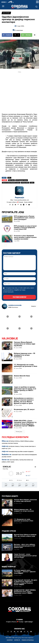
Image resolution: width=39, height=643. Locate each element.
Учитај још (19, 431)
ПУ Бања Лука (25, 182)
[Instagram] (12, 204)
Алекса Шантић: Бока (22, 376)
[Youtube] (29, 204)
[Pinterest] (18, 204)
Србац (32, 182)
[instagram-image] (7, 316)
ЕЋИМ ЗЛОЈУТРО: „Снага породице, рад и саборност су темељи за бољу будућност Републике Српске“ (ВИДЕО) (25, 423)
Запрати (33, 306)
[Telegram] (23, 204)
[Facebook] (10, 204)
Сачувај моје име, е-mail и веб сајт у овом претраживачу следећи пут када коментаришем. (18, 290)
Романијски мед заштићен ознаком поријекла (20, 451)
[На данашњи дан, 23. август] (7, 413)
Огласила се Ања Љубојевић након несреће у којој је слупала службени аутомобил (25, 237)
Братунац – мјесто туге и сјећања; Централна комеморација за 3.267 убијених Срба (24, 546)
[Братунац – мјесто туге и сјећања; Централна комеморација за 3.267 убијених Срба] (7, 547)
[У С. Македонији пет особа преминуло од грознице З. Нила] (7, 368)
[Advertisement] (19, 92)
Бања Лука (11, 180)
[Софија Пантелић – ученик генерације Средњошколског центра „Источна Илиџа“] (7, 557)
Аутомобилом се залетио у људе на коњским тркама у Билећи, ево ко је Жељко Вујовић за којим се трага (23, 400)
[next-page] (6, 245)
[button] (37, 2)
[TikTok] (24, 632)
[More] (35, 35)
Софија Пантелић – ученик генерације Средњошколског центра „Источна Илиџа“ (25, 555)
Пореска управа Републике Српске (11, 182)
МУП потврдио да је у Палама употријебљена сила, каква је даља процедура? (24, 217)
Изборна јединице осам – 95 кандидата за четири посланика (24, 355)
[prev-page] (3, 245)
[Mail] (15, 204)
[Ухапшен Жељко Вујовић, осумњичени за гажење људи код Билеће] (7, 345)
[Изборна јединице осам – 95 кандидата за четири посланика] (7, 357)
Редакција (19, 197)
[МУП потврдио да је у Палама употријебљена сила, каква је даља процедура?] (7, 219)
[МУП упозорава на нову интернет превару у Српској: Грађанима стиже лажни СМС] (7, 229)
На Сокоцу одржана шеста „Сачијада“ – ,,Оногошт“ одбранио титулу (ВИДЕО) (25, 571)
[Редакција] (19, 190)
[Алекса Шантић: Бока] (7, 379)
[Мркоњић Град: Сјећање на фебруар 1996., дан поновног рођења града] (7, 537)
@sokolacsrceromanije (14, 305)
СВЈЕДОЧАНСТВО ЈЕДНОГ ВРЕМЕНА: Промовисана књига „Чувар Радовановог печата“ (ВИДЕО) (25, 591)
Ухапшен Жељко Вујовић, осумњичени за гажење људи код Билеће (24, 344)
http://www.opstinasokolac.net (19, 200)
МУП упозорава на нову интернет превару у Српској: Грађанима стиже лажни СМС (25, 227)
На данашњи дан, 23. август (24, 409)
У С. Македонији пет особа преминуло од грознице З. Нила (25, 365)
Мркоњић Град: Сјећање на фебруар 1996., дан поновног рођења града (25, 535)
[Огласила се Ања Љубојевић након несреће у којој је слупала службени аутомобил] (7, 238)
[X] (26, 204)
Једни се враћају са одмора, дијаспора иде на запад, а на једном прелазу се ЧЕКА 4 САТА (25, 389)
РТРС (9, 177)
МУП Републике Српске (21, 180)
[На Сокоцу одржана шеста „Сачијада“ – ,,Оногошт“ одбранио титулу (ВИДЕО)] (7, 573)
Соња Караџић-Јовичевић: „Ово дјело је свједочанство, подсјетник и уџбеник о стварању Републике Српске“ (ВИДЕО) (25, 582)
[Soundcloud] (21, 204)
